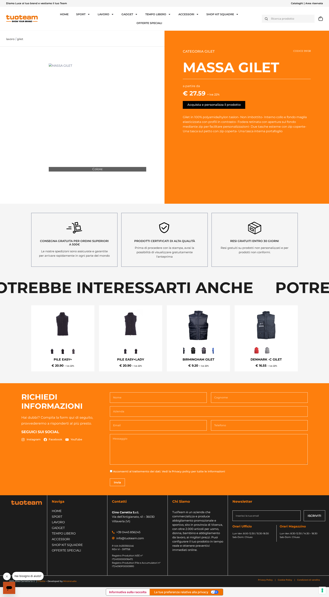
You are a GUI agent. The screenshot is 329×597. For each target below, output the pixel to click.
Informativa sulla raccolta (127, 592)
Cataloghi (297, 3)
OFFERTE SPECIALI (149, 23)
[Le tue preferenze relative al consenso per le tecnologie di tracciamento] (322, 590)
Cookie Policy (285, 580)
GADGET (127, 14)
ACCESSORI (186, 14)
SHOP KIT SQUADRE (220, 14)
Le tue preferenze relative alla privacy (181, 592)
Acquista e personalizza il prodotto (214, 105)
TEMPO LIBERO (155, 14)
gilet (20, 39)
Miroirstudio (70, 581)
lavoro (10, 39)
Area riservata (314, 3)
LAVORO (103, 14)
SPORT (80, 14)
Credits (41, 581)
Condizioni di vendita (308, 580)
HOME (64, 14)
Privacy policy (181, 471)
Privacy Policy (265, 580)
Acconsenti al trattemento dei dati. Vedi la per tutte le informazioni (169, 471)
